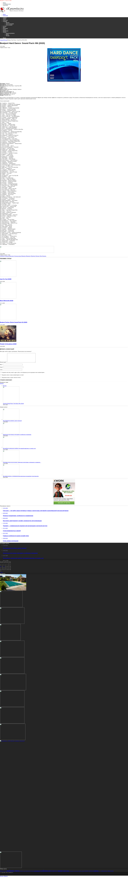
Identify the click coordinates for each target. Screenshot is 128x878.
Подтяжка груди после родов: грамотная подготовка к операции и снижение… (22, 462)
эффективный (110, 871)
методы (28, 871)
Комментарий (3, 362)
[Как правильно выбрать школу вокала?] (11, 419)
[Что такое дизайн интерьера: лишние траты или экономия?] (11, 606)
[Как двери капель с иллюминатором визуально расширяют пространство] (11, 474)
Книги (7, 34)
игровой (21, 871)
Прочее (4, 32)
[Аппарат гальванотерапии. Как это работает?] (13, 689)
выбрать (10, 870)
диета (17, 870)
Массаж (7, 22)
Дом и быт (5, 20)
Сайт (1, 369)
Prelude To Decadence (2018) (8, 344)
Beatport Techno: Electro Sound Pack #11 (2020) (13, 322)
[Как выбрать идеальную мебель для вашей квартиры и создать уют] (11, 447)
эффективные (104, 871)
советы (96, 871)
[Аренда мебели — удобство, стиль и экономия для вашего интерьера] (10, 640)
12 (3, 566)
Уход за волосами (10, 23)
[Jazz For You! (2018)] (8, 276)
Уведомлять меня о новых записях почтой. (11, 377)
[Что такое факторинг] (12, 723)
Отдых (4, 29)
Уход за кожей (9, 24)
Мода (4, 27)
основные (37, 871)
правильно (54, 871)
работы (80, 871)
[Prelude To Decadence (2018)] (8, 341)
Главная (4, 17)
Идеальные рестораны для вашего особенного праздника (17, 434)
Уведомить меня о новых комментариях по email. (13, 375)
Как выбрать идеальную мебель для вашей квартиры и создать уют (19, 448)
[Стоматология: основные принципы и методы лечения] (12, 739)
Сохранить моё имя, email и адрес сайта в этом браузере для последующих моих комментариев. (23, 372)
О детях (4, 26)
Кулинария (5, 28)
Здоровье (5, 21)
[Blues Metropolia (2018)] (8, 298)
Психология (5, 30)
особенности (45, 871)
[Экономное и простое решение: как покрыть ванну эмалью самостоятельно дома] (12, 673)
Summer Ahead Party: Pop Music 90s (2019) (13, 403)
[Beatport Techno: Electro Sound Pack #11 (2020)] (8, 319)
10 (0, 566)
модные (31, 871)
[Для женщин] (12, 12)
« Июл (1, 572)
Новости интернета (10, 33)
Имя (1, 364)
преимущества (63, 871)
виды (1, 871)
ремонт (83, 871)
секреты (91, 871)
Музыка (7, 35)
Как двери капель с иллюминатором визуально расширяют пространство (21, 476)
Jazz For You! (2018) (5, 279)
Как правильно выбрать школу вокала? (12, 420)
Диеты (4, 19)
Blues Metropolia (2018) (6, 300)
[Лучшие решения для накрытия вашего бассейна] (13, 590)
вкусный (4, 871)
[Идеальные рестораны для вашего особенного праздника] (11, 433)
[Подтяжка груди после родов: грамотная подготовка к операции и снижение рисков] (11, 461)
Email (1, 367)
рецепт (86, 871)
